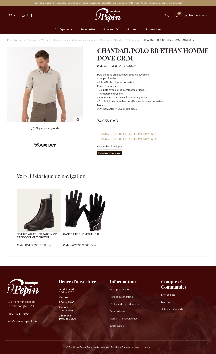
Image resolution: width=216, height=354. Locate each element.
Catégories (62, 29)
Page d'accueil (14, 40)
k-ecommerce (142, 347)
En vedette (87, 29)
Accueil (23, 15)
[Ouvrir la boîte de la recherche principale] (167, 15)
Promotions (153, 29)
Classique (105, 40)
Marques (132, 29)
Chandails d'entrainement (127, 40)
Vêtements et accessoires (54, 40)
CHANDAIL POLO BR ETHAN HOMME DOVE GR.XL (128, 138)
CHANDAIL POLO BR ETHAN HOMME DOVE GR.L (127, 134)
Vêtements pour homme (84, 40)
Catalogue (31, 40)
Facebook (31, 15)
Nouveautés (111, 29)
